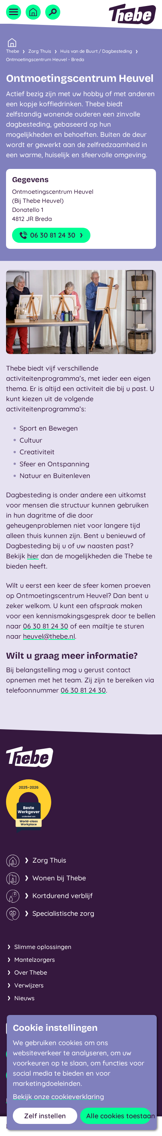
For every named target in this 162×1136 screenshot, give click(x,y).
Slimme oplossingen (42, 946)
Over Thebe (30, 972)
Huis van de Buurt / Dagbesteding (96, 51)
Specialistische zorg (63, 913)
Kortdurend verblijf (62, 895)
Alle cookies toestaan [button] (118, 1115)
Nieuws (24, 998)
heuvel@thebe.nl (49, 636)
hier (33, 556)
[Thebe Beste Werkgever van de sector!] (28, 806)
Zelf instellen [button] (45, 1115)
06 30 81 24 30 (52, 235)
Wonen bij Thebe (59, 878)
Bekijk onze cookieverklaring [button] (58, 1097)
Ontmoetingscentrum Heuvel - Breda (45, 59)
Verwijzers (29, 985)
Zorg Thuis (39, 51)
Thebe (12, 51)
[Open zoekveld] (52, 12)
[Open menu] (13, 12)
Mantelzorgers (34, 959)
